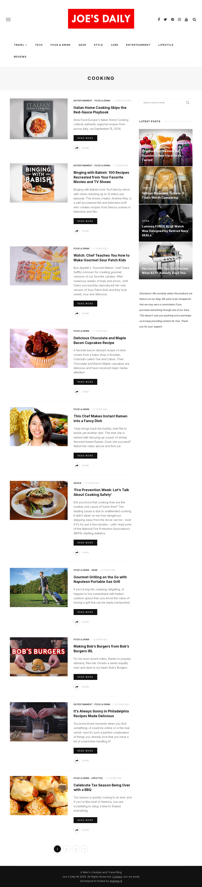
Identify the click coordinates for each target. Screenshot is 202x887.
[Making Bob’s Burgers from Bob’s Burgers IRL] (38, 656)
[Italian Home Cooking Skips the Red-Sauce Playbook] (38, 118)
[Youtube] (186, 19)
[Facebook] (159, 19)
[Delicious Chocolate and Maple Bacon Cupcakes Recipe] (38, 348)
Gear (82, 45)
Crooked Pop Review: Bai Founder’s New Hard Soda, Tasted (162, 155)
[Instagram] (179, 19)
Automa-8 (116, 880)
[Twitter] (165, 19)
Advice (77, 483)
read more (85, 138)
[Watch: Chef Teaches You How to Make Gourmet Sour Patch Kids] (38, 266)
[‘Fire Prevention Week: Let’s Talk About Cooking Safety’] (38, 500)
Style (98, 45)
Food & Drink (60, 45)
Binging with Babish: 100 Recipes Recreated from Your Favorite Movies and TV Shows (101, 177)
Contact (117, 876)
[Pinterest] (172, 19)
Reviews (20, 56)
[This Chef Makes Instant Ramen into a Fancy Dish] (38, 426)
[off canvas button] (8, 19)
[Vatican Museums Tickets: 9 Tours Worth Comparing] (166, 185)
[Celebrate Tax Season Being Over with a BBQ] (38, 795)
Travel (19, 45)
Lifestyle (166, 45)
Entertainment (138, 45)
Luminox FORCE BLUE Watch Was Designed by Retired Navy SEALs (165, 230)
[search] (194, 19)
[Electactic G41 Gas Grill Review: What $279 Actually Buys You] (166, 260)
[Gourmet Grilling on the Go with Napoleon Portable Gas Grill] (38, 587)
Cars (114, 45)
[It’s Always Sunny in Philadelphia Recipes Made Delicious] (38, 721)
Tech (39, 45)
